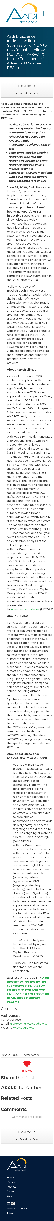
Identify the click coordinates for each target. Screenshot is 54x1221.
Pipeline (11, 1182)
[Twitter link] (13, 1203)
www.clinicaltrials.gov (24, 609)
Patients (11, 1186)
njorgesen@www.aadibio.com (30, 1023)
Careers (11, 1196)
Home (10, 1177)
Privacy (11, 1213)
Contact (11, 1191)
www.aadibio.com (25, 1027)
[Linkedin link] (8, 1203)
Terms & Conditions (17, 1208)
